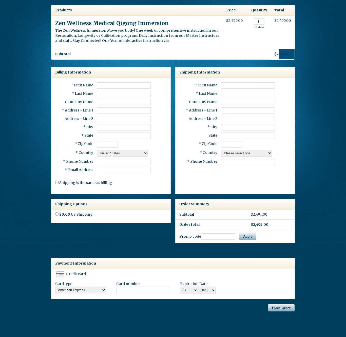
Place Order (281, 307)
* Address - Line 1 (77, 110)
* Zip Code (84, 143)
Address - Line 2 (79, 118)
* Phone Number (202, 161)
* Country (84, 152)
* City (88, 127)
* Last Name (82, 93)
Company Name (79, 102)
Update (259, 27)
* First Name (82, 85)
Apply (247, 236)
